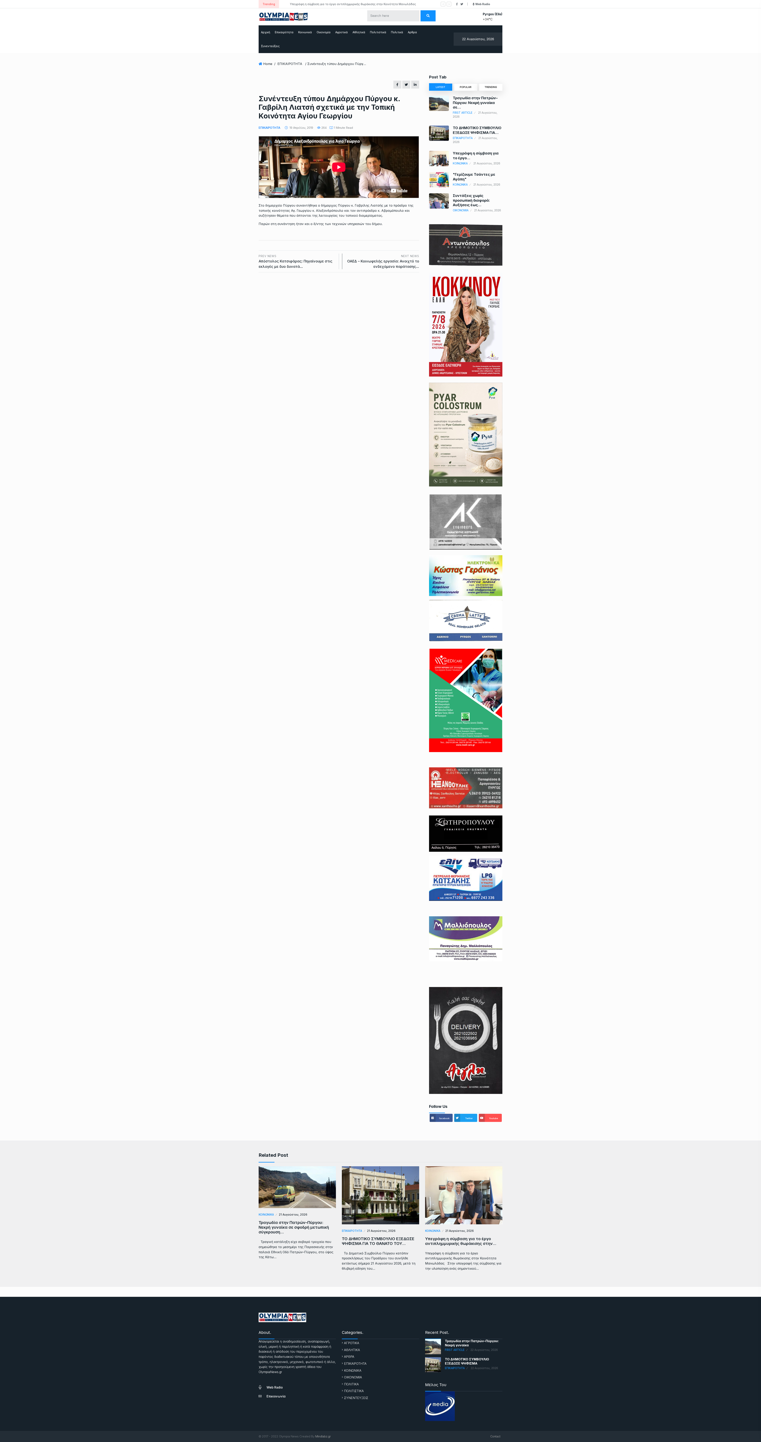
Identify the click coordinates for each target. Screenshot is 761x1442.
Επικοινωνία (276, 1396)
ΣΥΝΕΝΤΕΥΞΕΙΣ (356, 1398)
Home (267, 64)
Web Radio (275, 1387)
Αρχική (265, 32)
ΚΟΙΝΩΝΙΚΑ (460, 163)
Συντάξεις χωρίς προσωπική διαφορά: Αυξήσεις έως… (471, 200)
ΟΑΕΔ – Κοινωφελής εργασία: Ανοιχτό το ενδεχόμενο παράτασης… (383, 261)
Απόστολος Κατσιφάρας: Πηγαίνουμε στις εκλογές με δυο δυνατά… (295, 261)
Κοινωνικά (305, 32)
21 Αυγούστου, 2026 (293, 1214)
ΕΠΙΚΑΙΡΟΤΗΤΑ (289, 64)
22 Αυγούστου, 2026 (484, 1349)
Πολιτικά (397, 32)
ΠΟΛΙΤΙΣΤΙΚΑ (354, 1391)
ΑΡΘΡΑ (349, 1357)
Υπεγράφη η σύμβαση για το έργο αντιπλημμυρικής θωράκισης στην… (460, 1241)
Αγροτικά (341, 32)
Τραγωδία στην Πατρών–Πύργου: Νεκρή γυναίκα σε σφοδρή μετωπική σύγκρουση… (294, 1227)
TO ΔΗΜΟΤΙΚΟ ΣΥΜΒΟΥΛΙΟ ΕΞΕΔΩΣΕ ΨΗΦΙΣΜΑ (467, 1361)
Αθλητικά (359, 32)
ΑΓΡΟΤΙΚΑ (351, 1343)
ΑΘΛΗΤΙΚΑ (352, 1350)
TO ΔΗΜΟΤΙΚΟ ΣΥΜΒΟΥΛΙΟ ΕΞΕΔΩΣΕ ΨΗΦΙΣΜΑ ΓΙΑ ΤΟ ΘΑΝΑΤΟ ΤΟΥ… (378, 1241)
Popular (465, 87)
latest (440, 87)
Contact (495, 1436)
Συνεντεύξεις (270, 46)
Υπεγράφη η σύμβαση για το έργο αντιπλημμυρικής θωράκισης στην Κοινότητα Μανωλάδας (312, 4)
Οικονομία (324, 32)
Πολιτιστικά (378, 32)
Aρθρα (412, 32)
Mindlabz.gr (323, 1436)
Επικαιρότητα (284, 32)
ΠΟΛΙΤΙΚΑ (351, 1384)
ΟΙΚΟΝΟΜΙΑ (460, 210)
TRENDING (491, 87)
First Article (462, 112)
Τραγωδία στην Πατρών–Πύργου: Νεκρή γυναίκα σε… (475, 102)
